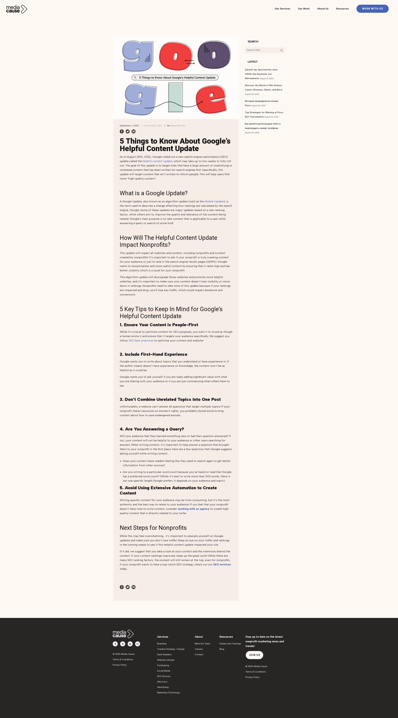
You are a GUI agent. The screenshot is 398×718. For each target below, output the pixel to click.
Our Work (304, 8)
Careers (199, 649)
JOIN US (254, 655)
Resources (342, 8)
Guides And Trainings (230, 643)
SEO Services (164, 676)
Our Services (282, 8)
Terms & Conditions (123, 659)
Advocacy (162, 681)
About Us (323, 8)
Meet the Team (202, 643)
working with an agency (193, 509)
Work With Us (372, 8)
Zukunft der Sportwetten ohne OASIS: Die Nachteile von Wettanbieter (261, 74)
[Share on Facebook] (122, 131)
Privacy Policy (120, 665)
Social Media (163, 671)
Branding (161, 643)
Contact (199, 654)
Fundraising (163, 665)
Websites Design (165, 660)
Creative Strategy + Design (171, 649)
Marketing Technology (168, 692)
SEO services (222, 564)
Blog (222, 649)
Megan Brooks (177, 125)
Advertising (163, 687)
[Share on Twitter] (128, 131)
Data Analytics (164, 654)
